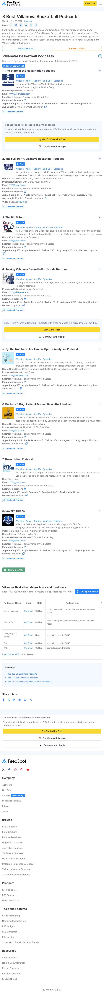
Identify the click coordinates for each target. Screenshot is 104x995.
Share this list (10, 694)
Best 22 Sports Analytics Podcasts (22, 677)
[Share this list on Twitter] (16, 25)
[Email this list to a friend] (31, 25)
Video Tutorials (10, 957)
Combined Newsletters (14, 921)
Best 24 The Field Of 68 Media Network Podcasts (29, 681)
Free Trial (90, 3)
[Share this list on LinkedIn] (21, 25)
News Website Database (14, 858)
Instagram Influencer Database (17, 864)
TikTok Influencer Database (16, 874)
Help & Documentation (13, 962)
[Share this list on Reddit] (26, 25)
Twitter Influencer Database (16, 869)
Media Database (10, 900)
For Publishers (9, 889)
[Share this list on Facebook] (11, 25)
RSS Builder (8, 937)
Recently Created (11, 973)
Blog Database (9, 832)
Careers (13, 795)
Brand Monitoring (11, 915)
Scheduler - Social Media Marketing (20, 942)
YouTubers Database (12, 853)
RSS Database (9, 826)
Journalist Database (12, 848)
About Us (7, 784)
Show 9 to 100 (15, 570)
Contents (28, 21)
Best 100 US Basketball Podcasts (22, 674)
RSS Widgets (8, 926)
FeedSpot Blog (9, 978)
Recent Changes (10, 968)
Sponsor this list (77, 48)
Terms (5, 811)
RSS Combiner (9, 931)
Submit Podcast (26, 48)
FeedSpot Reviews (11, 800)
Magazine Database (12, 842)
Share (5, 25)
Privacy (6, 806)
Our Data (6, 790)
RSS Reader (8, 895)
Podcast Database (11, 837)
